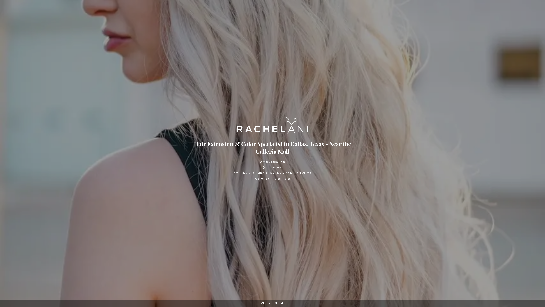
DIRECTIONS (304, 173)
